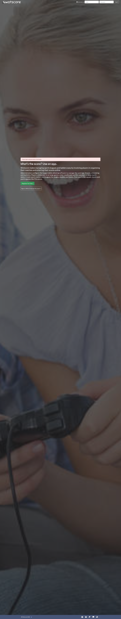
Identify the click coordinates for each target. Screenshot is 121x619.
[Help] (82, 617)
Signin (116, 2)
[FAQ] (86, 617)
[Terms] (89, 617)
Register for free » (27, 183)
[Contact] (93, 617)
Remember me (80, 2)
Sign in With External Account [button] (30, 188)
